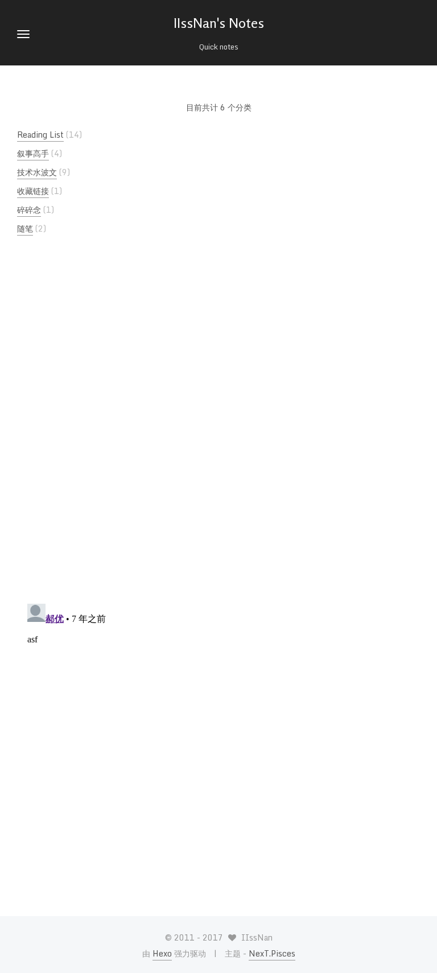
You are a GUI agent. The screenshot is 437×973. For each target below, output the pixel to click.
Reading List (40, 134)
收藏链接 (33, 190)
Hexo (162, 953)
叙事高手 (33, 153)
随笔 (25, 228)
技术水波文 (37, 172)
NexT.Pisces (272, 953)
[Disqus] (218, 429)
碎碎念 (29, 209)
